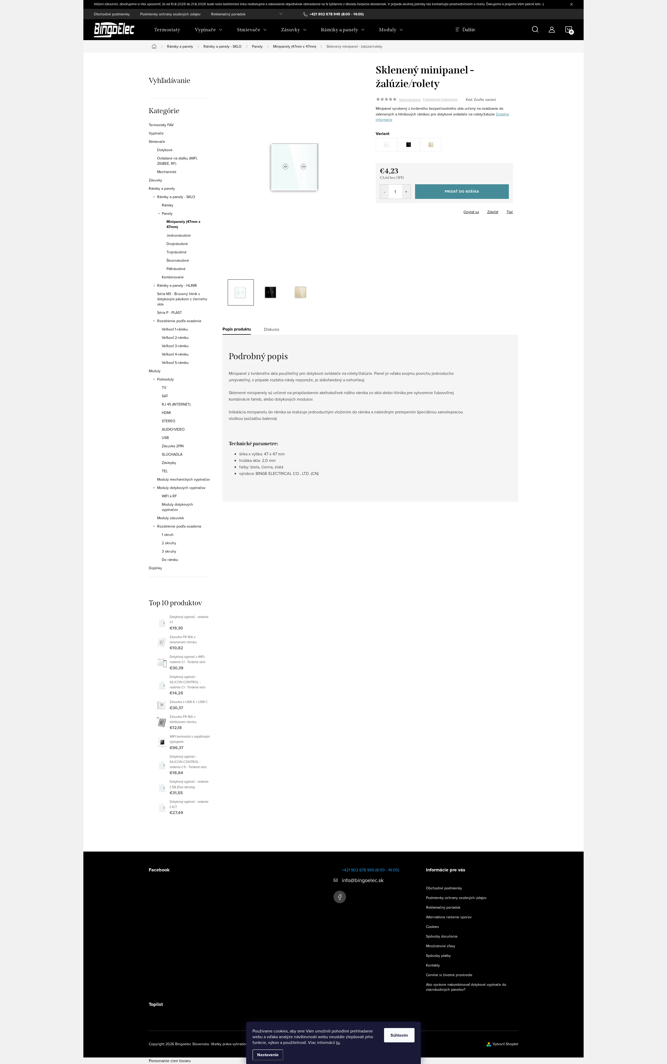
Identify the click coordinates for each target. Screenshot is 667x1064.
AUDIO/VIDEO (173, 429)
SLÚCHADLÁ (172, 454)
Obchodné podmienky (112, 14)
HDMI (166, 412)
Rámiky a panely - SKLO (176, 196)
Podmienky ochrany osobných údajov (170, 14)
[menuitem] (167, 29)
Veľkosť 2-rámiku (175, 337)
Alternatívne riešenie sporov (449, 917)
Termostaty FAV (161, 124)
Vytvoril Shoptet (505, 1044)
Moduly (154, 371)
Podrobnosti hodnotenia (440, 99)
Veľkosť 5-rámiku (175, 362)
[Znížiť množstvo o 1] (384, 192)
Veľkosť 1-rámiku (175, 329)
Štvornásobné (177, 260)
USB (165, 437)
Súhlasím (399, 1035)
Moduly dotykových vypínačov (181, 487)
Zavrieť (412, 210)
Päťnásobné (176, 268)
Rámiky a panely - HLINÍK (177, 285)
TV (164, 387)
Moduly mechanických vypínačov (183, 479)
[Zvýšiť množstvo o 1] (406, 192)
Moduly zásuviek (170, 518)
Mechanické (166, 171)
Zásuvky (155, 180)
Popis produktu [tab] (237, 329)
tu (338, 1042)
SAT (165, 396)
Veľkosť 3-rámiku (175, 345)
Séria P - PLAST (169, 312)
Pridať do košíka (462, 191)
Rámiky (167, 205)
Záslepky (169, 462)
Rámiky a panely (162, 188)
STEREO (168, 421)
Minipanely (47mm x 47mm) (183, 224)
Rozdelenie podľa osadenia (179, 320)
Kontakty (433, 965)
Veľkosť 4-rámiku (175, 354)
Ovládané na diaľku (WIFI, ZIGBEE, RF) (177, 161)
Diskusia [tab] (271, 329)
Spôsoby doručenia (441, 936)
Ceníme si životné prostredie (449, 974)
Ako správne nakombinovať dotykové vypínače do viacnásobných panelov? (466, 987)
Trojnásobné (176, 252)
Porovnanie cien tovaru (170, 1060)
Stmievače (157, 141)
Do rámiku (170, 559)
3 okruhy (169, 551)
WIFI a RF (169, 496)
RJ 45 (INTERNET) (176, 404)
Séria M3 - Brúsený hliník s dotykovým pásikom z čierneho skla (182, 299)
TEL (165, 471)
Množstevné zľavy (440, 946)
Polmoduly (165, 379)
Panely (167, 213)
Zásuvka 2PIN (173, 446)
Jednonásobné (178, 235)
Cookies (432, 926)
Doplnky (155, 568)
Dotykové (164, 149)
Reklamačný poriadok (228, 14)
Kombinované (173, 277)
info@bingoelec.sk (363, 880)
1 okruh (168, 534)
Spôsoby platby (438, 955)
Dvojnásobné (177, 243)
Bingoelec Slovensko (340, 897)
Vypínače (156, 133)
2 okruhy (169, 543)
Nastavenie (268, 1055)
